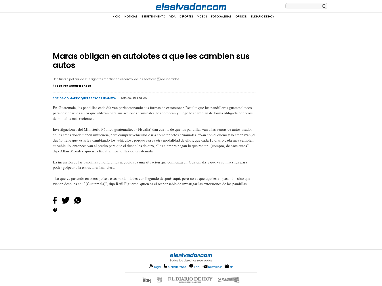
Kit (231, 266)
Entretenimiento (153, 16)
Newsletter (215, 267)
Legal (157, 267)
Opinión (241, 16)
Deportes (186, 16)
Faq (197, 266)
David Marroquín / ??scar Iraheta (87, 98)
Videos (202, 16)
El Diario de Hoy (262, 16)
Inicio (116, 16)
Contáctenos (177, 267)
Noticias (131, 16)
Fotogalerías (221, 16)
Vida (172, 16)
